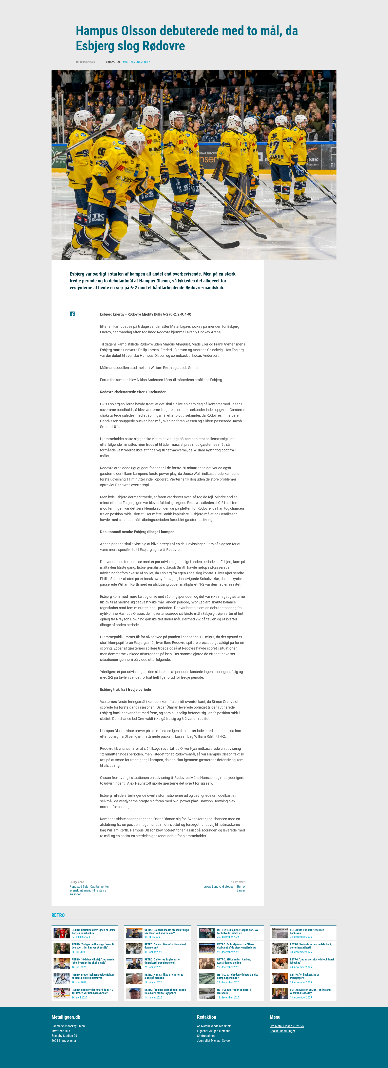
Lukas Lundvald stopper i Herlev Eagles (224, 888)
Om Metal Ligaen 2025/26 (287, 1026)
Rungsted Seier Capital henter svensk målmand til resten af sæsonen (89, 890)
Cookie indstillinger (282, 1031)
